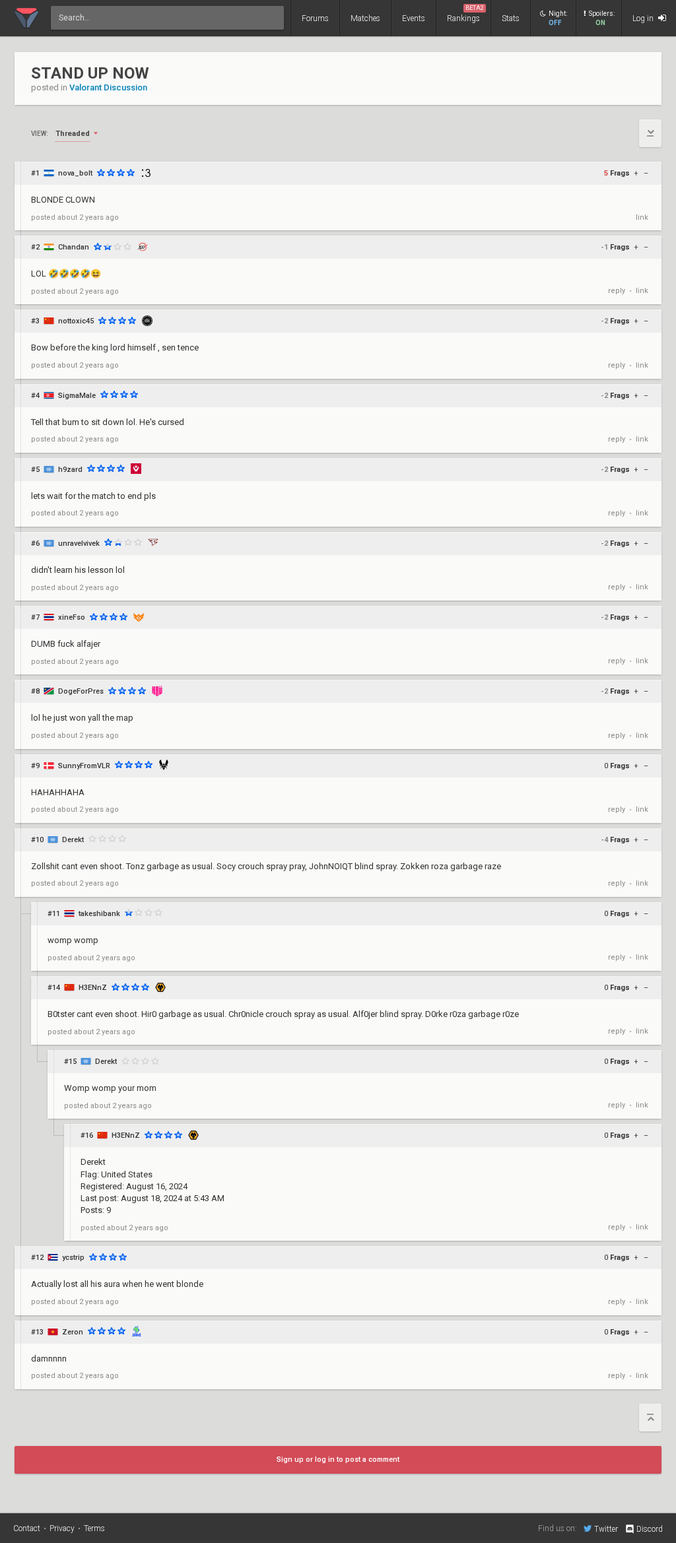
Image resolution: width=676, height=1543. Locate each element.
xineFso (71, 617)
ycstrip (73, 1257)
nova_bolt (75, 173)
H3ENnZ (93, 987)
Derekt (73, 840)
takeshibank (99, 913)
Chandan (73, 247)
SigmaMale (77, 395)
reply (616, 290)
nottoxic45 (76, 321)
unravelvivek (79, 543)
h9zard (70, 469)
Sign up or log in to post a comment (338, 1459)
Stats (511, 18)
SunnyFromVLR (84, 766)
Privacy (62, 1528)
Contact (26, 1528)
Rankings (465, 14)
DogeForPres (81, 691)
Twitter (606, 1529)
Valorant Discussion (108, 87)
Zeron (72, 1332)
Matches (365, 18)
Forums (315, 18)
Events (413, 18)
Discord (649, 1529)
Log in (644, 18)
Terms (94, 1528)
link (642, 217)
